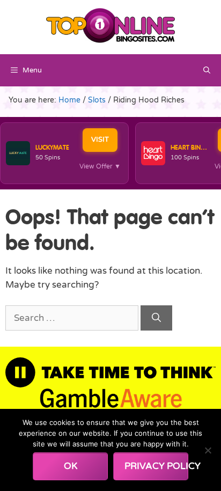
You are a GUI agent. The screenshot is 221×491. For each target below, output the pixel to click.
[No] (207, 450)
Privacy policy (156, 466)
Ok (70, 466)
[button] (207, 70)
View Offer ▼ (100, 166)
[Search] (156, 318)
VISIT (100, 139)
